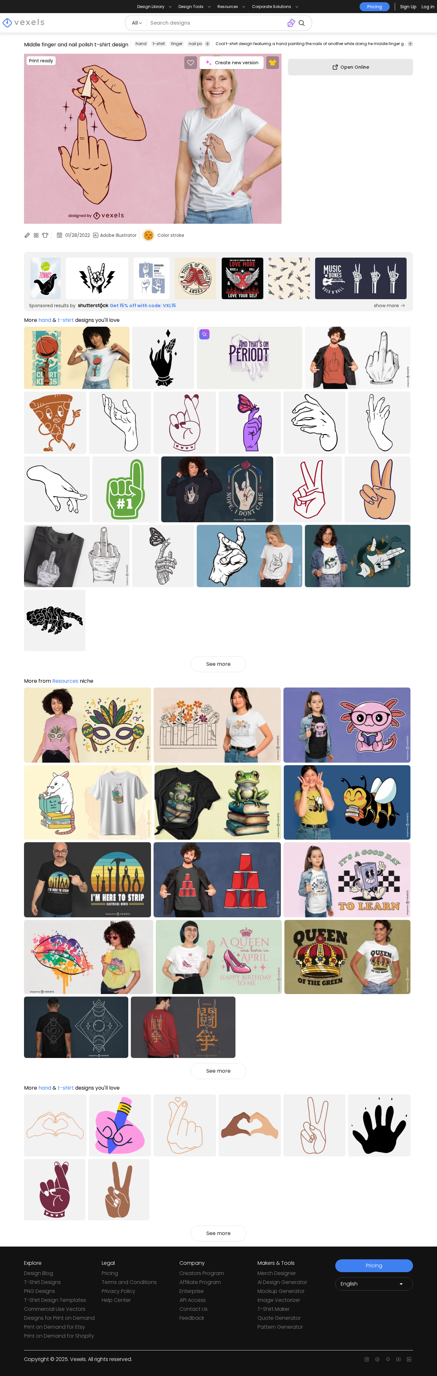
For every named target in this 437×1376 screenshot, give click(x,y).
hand (141, 43)
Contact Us (193, 1309)
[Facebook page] (377, 1359)
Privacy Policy (118, 1291)
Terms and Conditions (129, 1282)
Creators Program (201, 1273)
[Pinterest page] (388, 1359)
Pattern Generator (280, 1327)
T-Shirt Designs (42, 1282)
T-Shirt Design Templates (55, 1300)
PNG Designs (39, 1291)
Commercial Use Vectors (54, 1309)
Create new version (236, 62)
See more (218, 664)
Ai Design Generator (282, 1282)
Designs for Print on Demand (59, 1318)
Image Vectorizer (279, 1300)
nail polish (199, 43)
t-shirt (159, 43)
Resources (65, 681)
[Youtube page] (398, 1359)
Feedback (191, 1318)
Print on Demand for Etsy (54, 1327)
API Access (192, 1300)
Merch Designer (277, 1273)
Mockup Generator (281, 1291)
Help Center (116, 1300)
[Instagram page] (367, 1359)
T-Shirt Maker (274, 1309)
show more (386, 305)
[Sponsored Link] (45, 278)
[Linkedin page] (409, 1359)
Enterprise (191, 1291)
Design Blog (38, 1273)
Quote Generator (279, 1318)
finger (176, 43)
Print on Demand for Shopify (59, 1336)
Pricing (110, 1273)
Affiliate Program (200, 1282)
